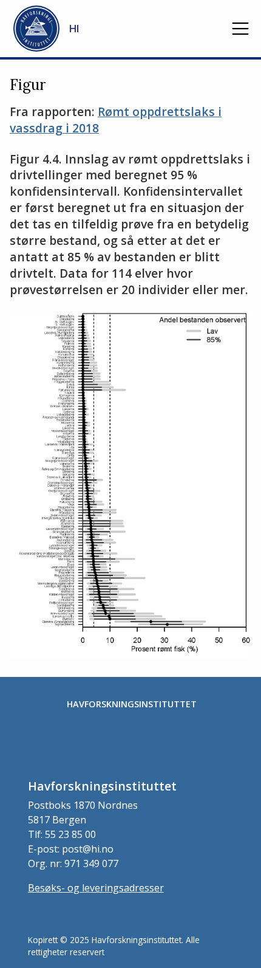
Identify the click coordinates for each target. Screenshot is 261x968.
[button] (240, 28)
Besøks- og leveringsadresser (96, 887)
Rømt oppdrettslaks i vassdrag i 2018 (116, 119)
